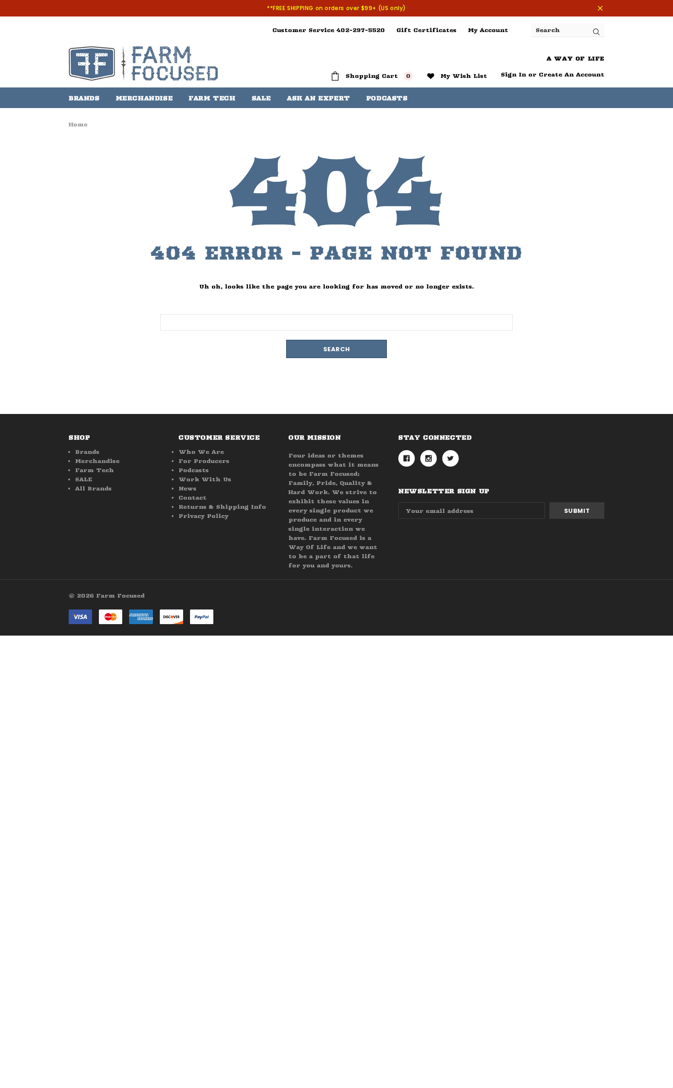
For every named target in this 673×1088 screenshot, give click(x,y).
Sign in (513, 74)
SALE (83, 479)
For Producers (204, 460)
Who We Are (201, 451)
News (187, 488)
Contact (192, 497)
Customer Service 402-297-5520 (328, 30)
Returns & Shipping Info (222, 506)
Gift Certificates (426, 30)
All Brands (93, 488)
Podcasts (194, 470)
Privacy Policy (203, 515)
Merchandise (144, 98)
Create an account (571, 74)
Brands (84, 98)
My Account (488, 30)
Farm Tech (94, 470)
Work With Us (205, 479)
